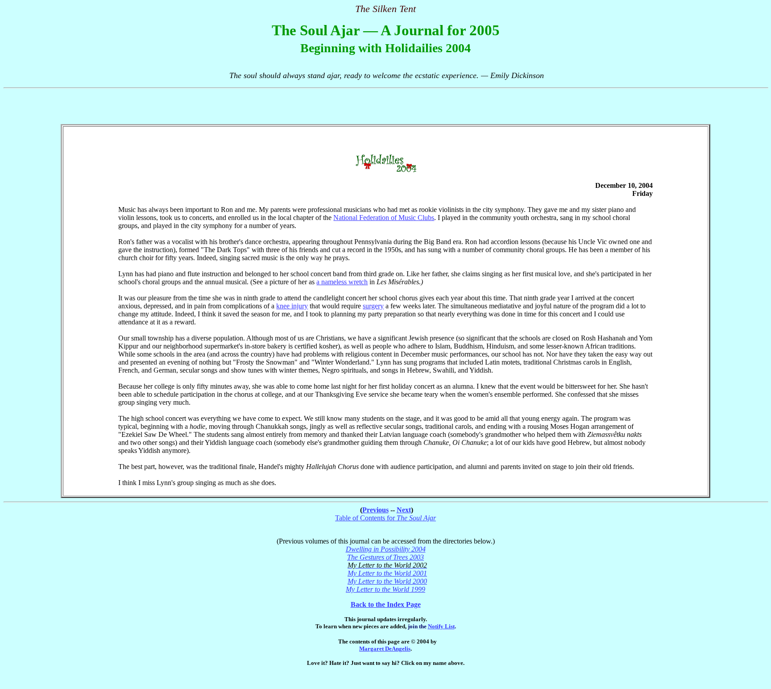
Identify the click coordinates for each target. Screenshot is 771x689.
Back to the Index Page (386, 604)
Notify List (441, 626)
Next (404, 510)
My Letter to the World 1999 (385, 589)
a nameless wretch (342, 282)
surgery (373, 306)
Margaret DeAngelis (384, 648)
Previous (375, 510)
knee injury (292, 306)
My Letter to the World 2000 (387, 581)
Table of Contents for (385, 518)
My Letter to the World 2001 (387, 573)
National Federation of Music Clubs (383, 217)
